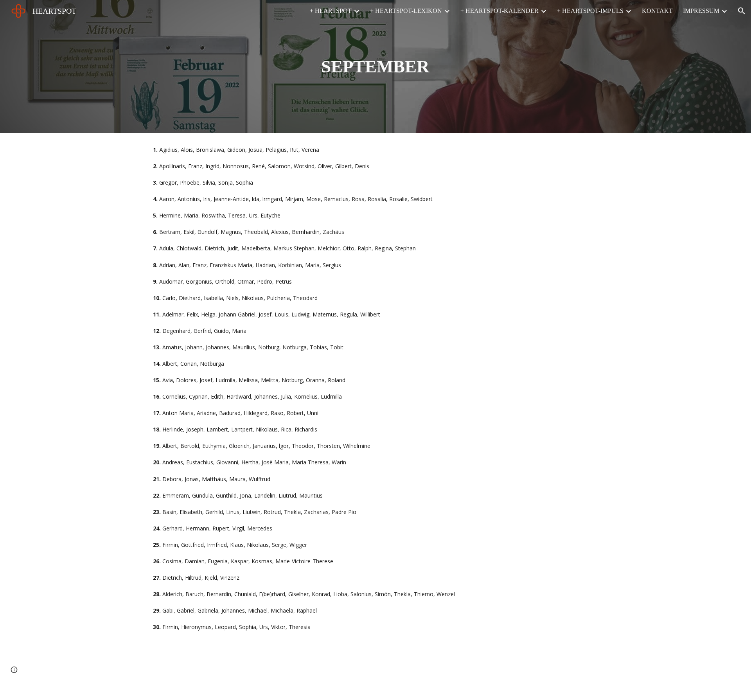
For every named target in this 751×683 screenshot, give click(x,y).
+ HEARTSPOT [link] (331, 10)
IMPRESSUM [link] (701, 10)
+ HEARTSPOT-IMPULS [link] (590, 10)
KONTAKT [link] (657, 10)
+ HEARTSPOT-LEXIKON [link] (406, 10)
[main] (375, 66)
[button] (741, 11)
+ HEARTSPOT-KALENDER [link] (499, 10)
